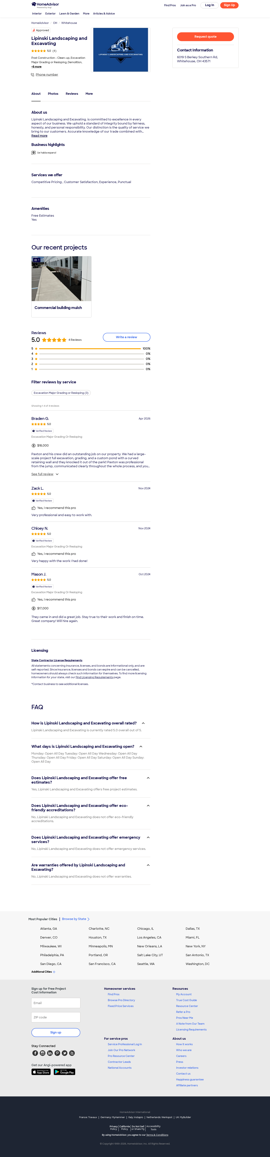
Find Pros (113, 994)
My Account (184, 994)
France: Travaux (88, 1117)
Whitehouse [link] (69, 23)
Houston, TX (98, 937)
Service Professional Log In (125, 1044)
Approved (42, 30)
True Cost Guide (186, 1000)
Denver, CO (48, 937)
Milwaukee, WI (51, 946)
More (86, 13)
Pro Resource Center (121, 1056)
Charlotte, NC (99, 929)
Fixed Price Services (121, 1006)
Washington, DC (198, 964)
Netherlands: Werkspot (159, 1117)
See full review (42, 474)
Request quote (206, 37)
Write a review (126, 337)
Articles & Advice (104, 13)
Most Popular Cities (42, 919)
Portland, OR (98, 955)
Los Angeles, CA (149, 937)
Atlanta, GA (48, 929)
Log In (209, 5)
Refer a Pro (183, 1012)
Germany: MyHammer (112, 1117)
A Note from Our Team (190, 1023)
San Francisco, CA (102, 964)
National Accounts (120, 1067)
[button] (61, 286)
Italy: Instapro (135, 1117)
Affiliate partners (187, 1085)
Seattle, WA (146, 964)
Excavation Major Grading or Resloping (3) (61, 393)
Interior (37, 13)
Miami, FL (193, 937)
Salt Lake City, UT (150, 955)
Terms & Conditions (157, 1135)
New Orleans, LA (149, 946)
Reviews (72, 94)
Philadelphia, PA (52, 955)
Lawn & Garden (69, 13)
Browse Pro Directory (121, 1000)
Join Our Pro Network (121, 1050)
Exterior (50, 13)
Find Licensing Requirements (94, 677)
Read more (39, 136)
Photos (53, 94)
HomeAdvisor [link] (40, 23)
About (36, 94)
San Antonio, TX (197, 955)
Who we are (184, 1050)
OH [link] (55, 23)
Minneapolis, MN (101, 946)
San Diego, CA (51, 964)
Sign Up (229, 5)
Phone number (47, 75)
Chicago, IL (145, 929)
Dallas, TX (193, 929)
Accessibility (153, 1128)
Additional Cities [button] (41, 971)
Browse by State (74, 919)
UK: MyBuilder (183, 1117)
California (124, 1127)
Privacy (114, 1127)
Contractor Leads (119, 1062)
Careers (181, 1056)
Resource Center (187, 1006)
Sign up (55, 1032)
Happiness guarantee (190, 1079)
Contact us (183, 1073)
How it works (184, 1044)
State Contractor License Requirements (56, 660)
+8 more (36, 66)
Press (179, 1062)
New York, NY (196, 946)
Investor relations (187, 1067)
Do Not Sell (138, 1127)
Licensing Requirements (191, 1029)
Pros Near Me (184, 1017)
